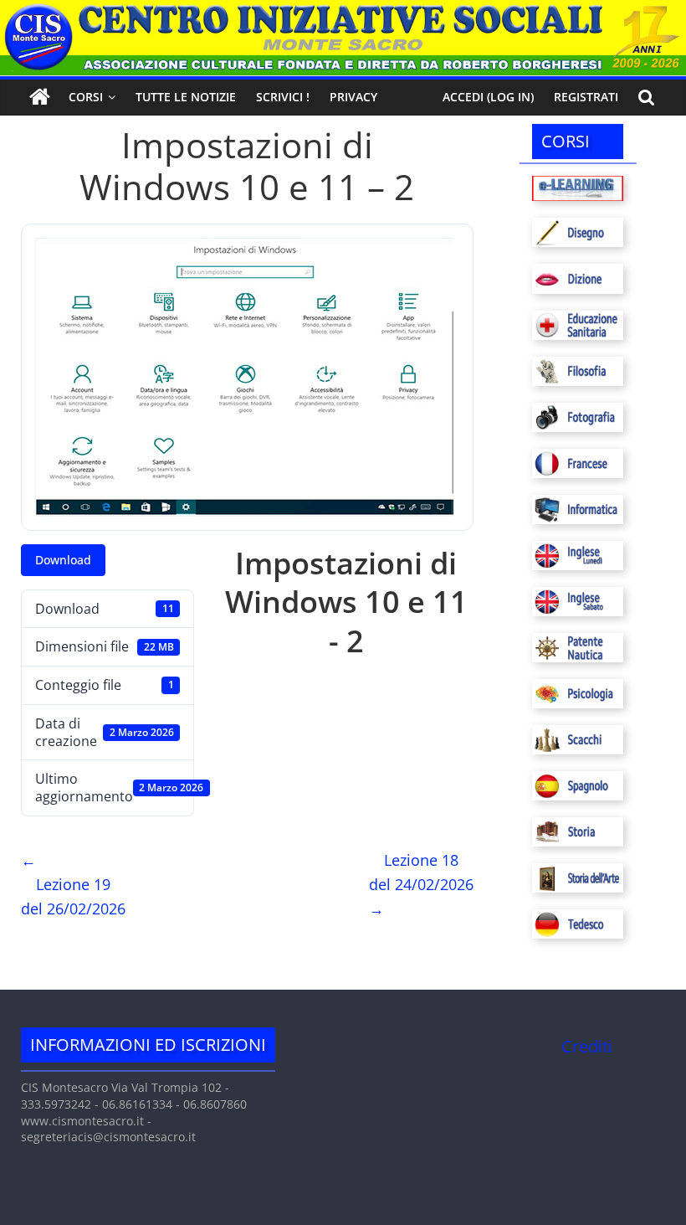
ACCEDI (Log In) (488, 97)
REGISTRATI (586, 97)
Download (63, 560)
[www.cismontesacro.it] (343, 10)
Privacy (353, 97)
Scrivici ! (283, 97)
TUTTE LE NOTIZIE (186, 97)
